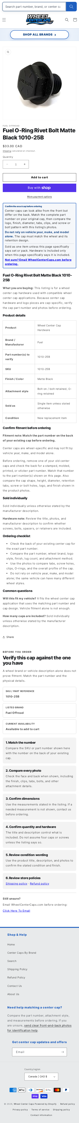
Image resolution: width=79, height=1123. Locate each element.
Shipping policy (16, 883)
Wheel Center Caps (24, 1104)
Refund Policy (16, 977)
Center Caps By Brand (21, 952)
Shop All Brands (38, 34)
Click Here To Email (16, 910)
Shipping (7, 151)
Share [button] (10, 636)
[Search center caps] (71, 6)
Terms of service (40, 1109)
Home (11, 944)
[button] (4, 20)
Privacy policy (20, 1109)
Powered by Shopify (46, 1104)
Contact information (41, 1115)
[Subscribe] (63, 1052)
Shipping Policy (17, 969)
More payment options (39, 196)
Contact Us (14, 985)
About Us (13, 994)
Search (12, 960)
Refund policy (39, 883)
